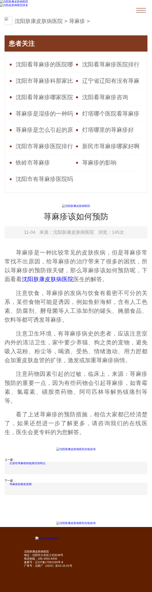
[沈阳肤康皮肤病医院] (14, 2)
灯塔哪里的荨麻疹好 (108, 130)
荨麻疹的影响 (99, 162)
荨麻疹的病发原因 (21, 484)
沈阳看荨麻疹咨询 (105, 97)
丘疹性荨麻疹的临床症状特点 (28, 463)
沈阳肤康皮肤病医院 (39, 21)
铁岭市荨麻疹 (33, 162)
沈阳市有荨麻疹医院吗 (44, 179)
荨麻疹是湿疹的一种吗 (44, 113)
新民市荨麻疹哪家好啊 (111, 146)
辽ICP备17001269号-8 (49, 562)
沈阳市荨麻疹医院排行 (44, 146)
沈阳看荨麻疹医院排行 (111, 64)
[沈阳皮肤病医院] (76, 538)
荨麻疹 (77, 21)
